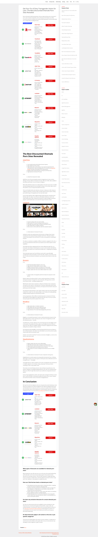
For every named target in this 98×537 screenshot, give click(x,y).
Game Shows (64, 164)
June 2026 (63, 290)
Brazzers (37, 107)
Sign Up (50, 39)
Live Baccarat (64, 189)
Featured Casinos (65, 150)
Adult (63, 92)
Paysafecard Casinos (66, 218)
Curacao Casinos (65, 142)
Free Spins (64, 153)
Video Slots (64, 265)
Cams (67, 1)
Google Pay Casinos (65, 168)
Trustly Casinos (65, 258)
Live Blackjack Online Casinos (67, 48)
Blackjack (63, 117)
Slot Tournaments (65, 255)
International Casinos (66, 182)
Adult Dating (58, 1)
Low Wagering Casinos (66, 200)
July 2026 (63, 287)
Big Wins (63, 110)
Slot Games (64, 251)
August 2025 (64, 305)
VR (73, 1)
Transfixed (37, 38)
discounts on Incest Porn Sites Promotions (33, 508)
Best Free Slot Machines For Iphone (68, 51)
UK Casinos (64, 262)
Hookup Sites (51, 1)
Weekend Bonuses (65, 276)
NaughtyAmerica (28, 339)
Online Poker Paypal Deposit (67, 33)
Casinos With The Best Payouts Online (69, 67)
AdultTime (26, 160)
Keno (63, 186)
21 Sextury (37, 80)
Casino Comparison (65, 124)
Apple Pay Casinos (65, 102)
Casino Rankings (65, 139)
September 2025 (65, 301)
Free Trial (50, 25)
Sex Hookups (64, 240)
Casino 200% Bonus (65, 81)
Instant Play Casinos (65, 179)
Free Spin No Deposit (66, 22)
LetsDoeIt (37, 93)
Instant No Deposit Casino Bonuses (68, 78)
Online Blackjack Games (66, 29)
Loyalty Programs (65, 204)
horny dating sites (41, 390)
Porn (71, 1)
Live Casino (64, 193)
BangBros (26, 302)
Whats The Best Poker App (67, 26)
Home (46, 1)
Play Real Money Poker (66, 37)
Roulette (63, 229)
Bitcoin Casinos (65, 113)
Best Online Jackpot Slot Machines (68, 15)
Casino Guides (64, 128)
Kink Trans (37, 24)
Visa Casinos (64, 269)
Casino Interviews (65, 131)
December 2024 (65, 312)
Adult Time (37, 66)
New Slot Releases (65, 211)
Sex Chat (63, 236)
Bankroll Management (66, 106)
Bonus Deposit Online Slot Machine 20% (69, 55)
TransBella (37, 53)
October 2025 (64, 297)
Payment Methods (65, 215)
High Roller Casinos (65, 171)
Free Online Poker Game (66, 44)
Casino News (64, 135)
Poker (63, 222)
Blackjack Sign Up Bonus (66, 19)
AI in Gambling (64, 99)
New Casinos (64, 208)
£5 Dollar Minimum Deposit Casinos (68, 74)
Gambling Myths (65, 157)
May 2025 (63, 308)
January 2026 (64, 294)
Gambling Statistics (65, 160)
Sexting (63, 1)
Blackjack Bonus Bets (66, 40)
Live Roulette (64, 197)
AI (76, 1)
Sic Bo (63, 247)
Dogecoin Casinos (65, 146)
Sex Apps (63, 233)
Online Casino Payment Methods (68, 71)
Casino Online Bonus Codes (67, 63)
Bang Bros (37, 121)
